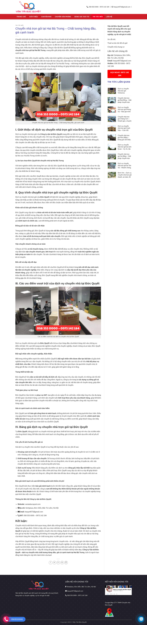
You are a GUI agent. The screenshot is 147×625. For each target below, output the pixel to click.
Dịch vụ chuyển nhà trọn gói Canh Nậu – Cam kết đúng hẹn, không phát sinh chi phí (124, 128)
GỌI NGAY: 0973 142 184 (119, 73)
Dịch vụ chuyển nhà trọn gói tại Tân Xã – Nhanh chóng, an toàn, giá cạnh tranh (124, 166)
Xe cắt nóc (112, 39)
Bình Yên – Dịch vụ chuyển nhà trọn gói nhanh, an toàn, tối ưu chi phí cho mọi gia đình (125, 175)
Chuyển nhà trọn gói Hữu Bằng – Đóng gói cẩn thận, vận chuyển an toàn (125, 137)
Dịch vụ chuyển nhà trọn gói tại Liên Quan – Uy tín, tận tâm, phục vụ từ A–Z (124, 147)
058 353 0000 (119, 63)
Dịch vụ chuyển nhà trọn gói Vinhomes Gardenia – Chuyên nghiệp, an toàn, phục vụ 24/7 (124, 91)
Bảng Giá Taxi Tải (81, 17)
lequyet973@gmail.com (122, 61)
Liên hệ (109, 17)
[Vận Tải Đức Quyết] (35, 7)
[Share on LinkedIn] (66, 562)
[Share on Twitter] (54, 562)
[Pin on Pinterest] (62, 562)
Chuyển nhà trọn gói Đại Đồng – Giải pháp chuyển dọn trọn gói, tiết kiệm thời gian (124, 100)
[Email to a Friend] (58, 562)
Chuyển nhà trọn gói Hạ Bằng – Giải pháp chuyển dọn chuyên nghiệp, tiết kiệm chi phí (124, 156)
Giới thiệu (33, 17)
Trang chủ (21, 17)
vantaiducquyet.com (32, 504)
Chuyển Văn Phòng (63, 17)
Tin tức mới (98, 17)
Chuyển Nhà (46, 17)
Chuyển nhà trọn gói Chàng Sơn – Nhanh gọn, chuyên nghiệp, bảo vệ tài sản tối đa (124, 119)
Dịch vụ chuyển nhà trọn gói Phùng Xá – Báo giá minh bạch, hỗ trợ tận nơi (125, 109)
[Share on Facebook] (50, 562)
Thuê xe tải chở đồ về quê (117, 43)
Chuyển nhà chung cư (116, 47)
